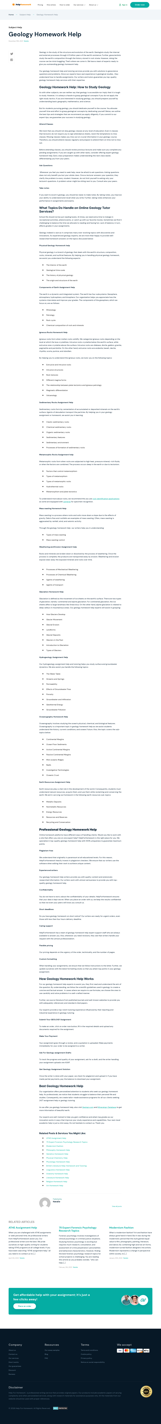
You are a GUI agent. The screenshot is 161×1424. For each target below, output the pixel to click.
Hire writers (51, 5)
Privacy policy (86, 1358)
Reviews (12, 1374)
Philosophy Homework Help (58, 1150)
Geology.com (87, 1107)
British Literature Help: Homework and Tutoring (66, 1166)
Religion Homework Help (56, 1181)
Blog (46, 1354)
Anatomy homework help (57, 1173)
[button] (12, 54)
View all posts (117, 1206)
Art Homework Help (54, 1185)
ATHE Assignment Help (56, 1138)
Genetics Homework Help (57, 1154)
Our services (78, 5)
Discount (12, 1370)
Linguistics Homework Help (58, 1170)
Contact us (13, 1354)
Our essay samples (52, 1350)
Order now (140, 5)
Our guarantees (15, 1366)
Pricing (40, 5)
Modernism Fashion (54, 1146)
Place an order (24, 1306)
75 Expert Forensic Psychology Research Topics (66, 1142)
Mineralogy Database (107, 1107)
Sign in (124, 5)
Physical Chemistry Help (57, 1158)
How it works (14, 1362)
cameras (67, 501)
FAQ (46, 1358)
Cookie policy (86, 1354)
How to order (65, 5)
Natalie (26, 41)
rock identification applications (106, 498)
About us (92, 5)
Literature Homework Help (57, 1177)
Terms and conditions (89, 1350)
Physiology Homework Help (58, 1162)
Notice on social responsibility (93, 1362)
